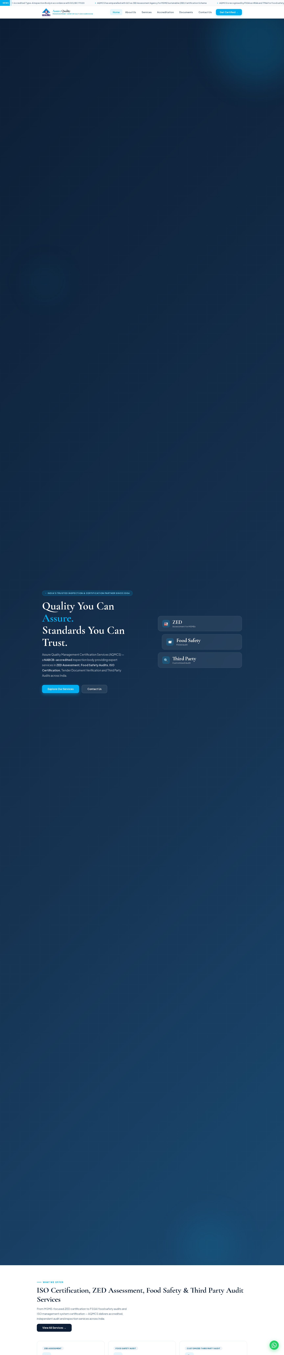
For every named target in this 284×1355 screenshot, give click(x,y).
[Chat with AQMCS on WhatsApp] (274, 1345)
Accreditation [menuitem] (165, 12)
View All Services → (54, 1327)
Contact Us (94, 688)
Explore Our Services (61, 688)
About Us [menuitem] (130, 12)
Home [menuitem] (116, 12)
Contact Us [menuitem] (205, 12)
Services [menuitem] (147, 12)
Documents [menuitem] (186, 12)
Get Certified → (229, 12)
